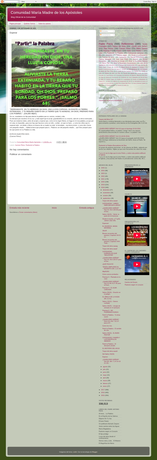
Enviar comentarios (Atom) (28, 212)
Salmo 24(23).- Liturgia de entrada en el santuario (111, 306)
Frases (119, 51)
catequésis (109, 55)
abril (104, 378)
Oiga (102, 77)
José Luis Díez (116, 73)
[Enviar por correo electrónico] (57, 142)
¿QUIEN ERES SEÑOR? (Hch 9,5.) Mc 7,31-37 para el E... (110, 321)
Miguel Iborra (125, 67)
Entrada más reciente (19, 208)
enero (105, 386)
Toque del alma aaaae (110, 201)
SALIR (104, 230)
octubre (105, 195)
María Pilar (106, 63)
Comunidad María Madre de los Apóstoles (46, 12)
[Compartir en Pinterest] (66, 142)
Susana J (142, 67)
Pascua (125, 73)
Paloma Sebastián (105, 59)
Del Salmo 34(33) (108, 354)
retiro (100, 73)
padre (125, 85)
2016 (103, 392)
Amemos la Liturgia (118, 61)
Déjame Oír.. (102, 81)
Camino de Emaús (131, 282)
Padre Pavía (106, 44)
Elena (108, 81)
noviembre (106, 192)
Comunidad (119, 75)
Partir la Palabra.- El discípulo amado (109, 344)
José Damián (143, 69)
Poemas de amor (111, 85)
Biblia (102, 79)
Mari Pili (118, 83)
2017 (103, 390)
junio (104, 372)
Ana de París (143, 77)
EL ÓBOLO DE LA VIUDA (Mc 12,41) (110, 297)
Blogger (94, 452)
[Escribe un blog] (60, 142)
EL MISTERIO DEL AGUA (111, 348)
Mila (100, 55)
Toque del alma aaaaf (109, 249)
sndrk (75, 452)
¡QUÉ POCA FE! (107, 264)
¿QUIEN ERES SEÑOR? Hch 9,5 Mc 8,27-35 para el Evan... (111, 283)
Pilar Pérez (101, 85)
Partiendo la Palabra (33, 145)
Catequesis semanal (136, 53)
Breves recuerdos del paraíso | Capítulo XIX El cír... (111, 235)
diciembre (106, 190)
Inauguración (123, 81)
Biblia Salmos (141, 48)
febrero (105, 383)
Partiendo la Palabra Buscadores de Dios (113, 145)
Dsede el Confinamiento (139, 79)
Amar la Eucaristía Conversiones (125, 63)
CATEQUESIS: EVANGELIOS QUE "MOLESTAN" (109, 253)
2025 (103, 168)
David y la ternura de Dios (106, 69)
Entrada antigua (86, 208)
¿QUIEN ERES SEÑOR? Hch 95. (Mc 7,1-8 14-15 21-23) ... (111, 361)
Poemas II (107, 51)
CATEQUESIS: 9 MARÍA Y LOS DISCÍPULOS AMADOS (111, 339)
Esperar (105, 357)
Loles (139, 65)
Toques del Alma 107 (106, 119)
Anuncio (135, 59)
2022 (103, 176)
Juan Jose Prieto (122, 59)
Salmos (132, 73)
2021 (103, 179)
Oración (136, 71)
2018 (103, 187)
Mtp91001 (105, 271)
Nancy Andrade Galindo (139, 83)
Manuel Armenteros (137, 57)
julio (104, 369)
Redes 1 (139, 51)
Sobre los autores (44, 24)
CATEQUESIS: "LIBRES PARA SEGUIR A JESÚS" (111, 204)
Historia (106, 73)
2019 (103, 184)
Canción (139, 73)
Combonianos (126, 79)
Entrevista (126, 75)
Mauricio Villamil (136, 75)
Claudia (119, 79)
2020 (103, 182)
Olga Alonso (108, 48)
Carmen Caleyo (110, 79)
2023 (103, 173)
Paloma (107, 77)
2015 (103, 395)
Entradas (104, 31)
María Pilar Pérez (126, 83)
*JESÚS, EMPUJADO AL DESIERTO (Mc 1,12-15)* (111, 267)
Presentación (115, 77)
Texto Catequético (133, 77)
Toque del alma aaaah (110, 351)
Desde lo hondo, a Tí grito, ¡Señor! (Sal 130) (111, 219)
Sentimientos (130, 65)
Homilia (116, 67)
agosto (105, 366)
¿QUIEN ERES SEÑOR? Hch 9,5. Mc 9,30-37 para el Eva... (111, 259)
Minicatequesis (133, 69)
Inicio (54, 208)
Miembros (112, 65)
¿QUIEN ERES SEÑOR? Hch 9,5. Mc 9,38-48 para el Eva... (111, 209)
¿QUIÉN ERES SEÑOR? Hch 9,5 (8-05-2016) (114, 136)
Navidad (134, 67)
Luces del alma (110, 83)
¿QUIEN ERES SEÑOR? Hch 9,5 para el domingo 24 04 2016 (120, 128)
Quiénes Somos (29, 24)
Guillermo (115, 81)
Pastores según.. (122, 55)
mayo (105, 375)
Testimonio (123, 77)
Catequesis (123, 57)
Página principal (15, 24)
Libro (101, 53)
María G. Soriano (121, 69)
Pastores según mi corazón (134, 285)
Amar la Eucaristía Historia (138, 61)
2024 (103, 170)
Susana (120, 85)
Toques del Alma (119, 46)
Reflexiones (127, 44)
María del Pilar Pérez (107, 71)
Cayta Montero (110, 75)
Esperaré (105, 223)
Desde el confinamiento (139, 55)
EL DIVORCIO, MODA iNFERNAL (109, 227)
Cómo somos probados (110, 274)
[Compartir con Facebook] (64, 142)
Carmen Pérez (20, 145)
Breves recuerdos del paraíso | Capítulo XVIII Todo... (111, 241)
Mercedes (144, 75)
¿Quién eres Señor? (139, 46)
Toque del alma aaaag (110, 246)
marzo (105, 380)
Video (129, 51)
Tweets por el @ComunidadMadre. (110, 100)
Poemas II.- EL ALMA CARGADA (109, 288)
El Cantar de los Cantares (124, 71)
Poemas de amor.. (108, 57)
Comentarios (105, 35)
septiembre (107, 198)
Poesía (143, 71)
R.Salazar (121, 65)
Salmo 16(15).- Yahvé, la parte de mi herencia (110, 215)
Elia (144, 65)
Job (129, 81)
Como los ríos (107, 326)
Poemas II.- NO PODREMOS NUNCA (110, 311)
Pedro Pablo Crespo (105, 67)
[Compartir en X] (62, 142)
